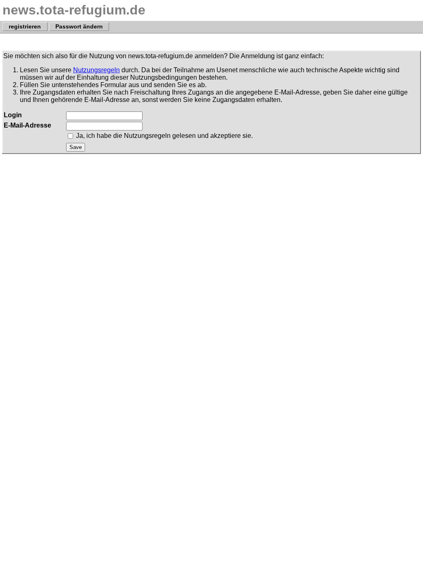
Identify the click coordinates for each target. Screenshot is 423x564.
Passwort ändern (79, 27)
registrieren (25, 27)
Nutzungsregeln (96, 69)
